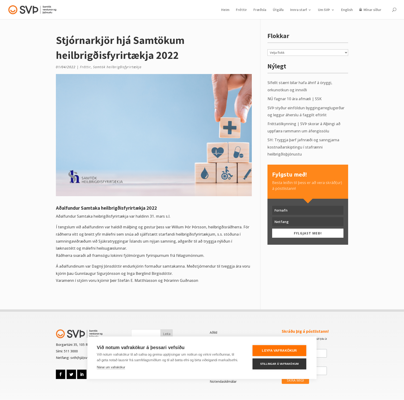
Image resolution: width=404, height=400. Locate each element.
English (347, 10)
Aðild (213, 332)
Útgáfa (278, 10)
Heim (225, 10)
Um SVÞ (324, 10)
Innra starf (298, 10)
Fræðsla (259, 10)
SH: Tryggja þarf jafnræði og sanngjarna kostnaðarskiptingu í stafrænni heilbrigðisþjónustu (303, 147)
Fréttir (241, 10)
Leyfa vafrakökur (279, 350)
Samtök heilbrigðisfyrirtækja (117, 67)
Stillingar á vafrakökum (279, 363)
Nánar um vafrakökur (111, 367)
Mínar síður (372, 10)
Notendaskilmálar (223, 381)
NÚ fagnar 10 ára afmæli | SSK (294, 98)
